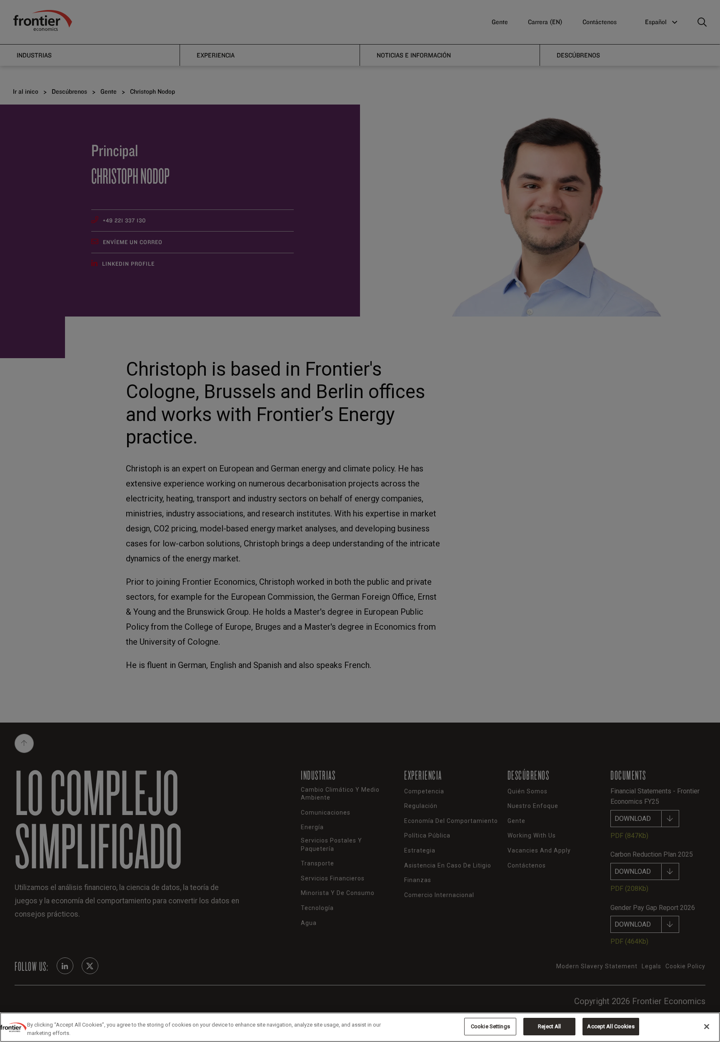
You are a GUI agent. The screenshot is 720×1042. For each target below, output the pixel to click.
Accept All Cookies (610, 1026)
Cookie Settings (490, 1026)
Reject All (549, 1026)
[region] (360, 1027)
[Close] (707, 1026)
